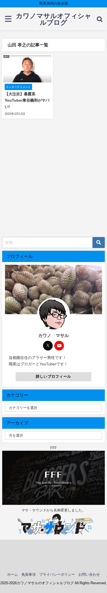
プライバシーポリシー (57, 574)
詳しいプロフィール (53, 376)
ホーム (12, 574)
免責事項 (28, 574)
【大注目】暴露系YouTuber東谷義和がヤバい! (27, 100)
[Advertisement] (53, 180)
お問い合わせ (89, 574)
